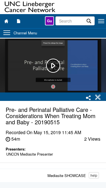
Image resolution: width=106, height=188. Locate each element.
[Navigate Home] (6, 21)
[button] (97, 97)
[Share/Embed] (88, 98)
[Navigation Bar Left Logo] (30, 7)
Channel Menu (25, 33)
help (93, 175)
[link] (49, 20)
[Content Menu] (18, 21)
